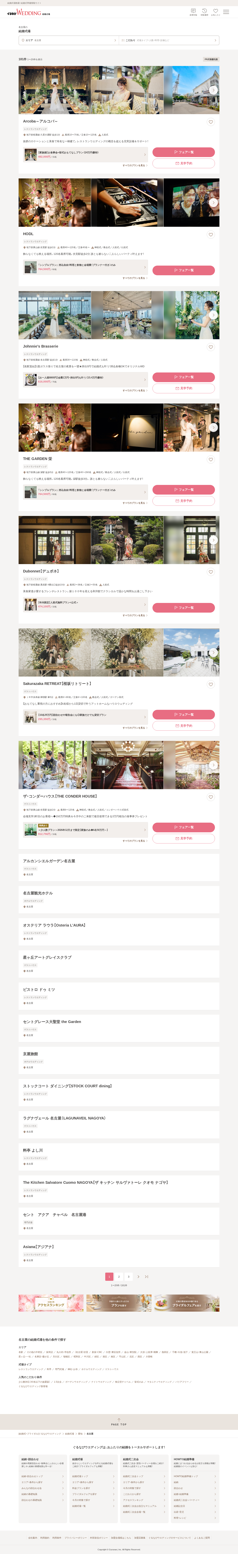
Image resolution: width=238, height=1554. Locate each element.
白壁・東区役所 (113, 1352)
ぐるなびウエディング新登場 (33, 1386)
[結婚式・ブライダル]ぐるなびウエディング (40, 1433)
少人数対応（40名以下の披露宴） (34, 1382)
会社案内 (32, 1538)
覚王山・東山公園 (200, 1352)
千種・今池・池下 (180, 1352)
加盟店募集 (139, 1538)
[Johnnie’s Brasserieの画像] (119, 315)
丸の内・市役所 (64, 1352)
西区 (140, 1356)
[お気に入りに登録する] (211, 122)
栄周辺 (49, 1352)
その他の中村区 (34, 1352)
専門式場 (59, 1369)
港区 (105, 1356)
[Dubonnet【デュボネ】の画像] (119, 540)
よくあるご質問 (202, 1538)
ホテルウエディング (91, 1369)
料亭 (49, 1369)
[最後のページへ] (146, 1277)
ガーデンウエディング (76, 1382)
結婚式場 (69, 1433)
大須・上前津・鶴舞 (149, 1352)
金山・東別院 (130, 1352)
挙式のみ (138, 1382)
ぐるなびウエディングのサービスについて (170, 1538)
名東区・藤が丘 (42, 1356)
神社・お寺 (73, 1369)
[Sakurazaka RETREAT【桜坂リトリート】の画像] (119, 652)
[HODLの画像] (119, 202)
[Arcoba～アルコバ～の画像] (119, 90)
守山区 (122, 1356)
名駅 (21, 1352)
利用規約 (44, 1538)
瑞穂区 (66, 1356)
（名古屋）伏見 (81, 1352)
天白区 (56, 1356)
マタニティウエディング (159, 1382)
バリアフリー (182, 1382)
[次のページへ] (138, 1277)
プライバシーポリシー (76, 1538)
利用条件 (56, 1538)
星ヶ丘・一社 (25, 1356)
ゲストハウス (112, 1369)
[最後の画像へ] (213, 90)
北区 (131, 1356)
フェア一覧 (186, 152)
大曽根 (149, 1356)
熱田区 (165, 1352)
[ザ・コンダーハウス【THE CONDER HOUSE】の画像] (119, 765)
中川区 (87, 1356)
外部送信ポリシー (99, 1538)
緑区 (96, 1356)
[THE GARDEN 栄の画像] (119, 428)
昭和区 (77, 1356)
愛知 (80, 1433)
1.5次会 (58, 1382)
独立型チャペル (123, 1382)
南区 (113, 1356)
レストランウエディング (31, 1369)
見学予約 (186, 163)
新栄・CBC (97, 1352)
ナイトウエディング (101, 1382)
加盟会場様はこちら (121, 1538)
